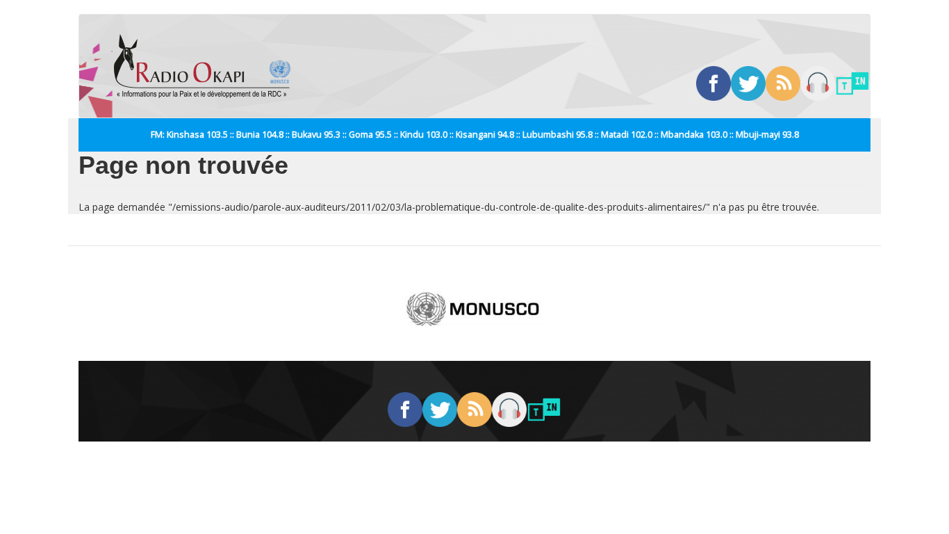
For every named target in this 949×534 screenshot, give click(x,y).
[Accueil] (207, 66)
